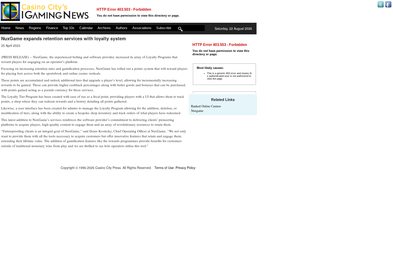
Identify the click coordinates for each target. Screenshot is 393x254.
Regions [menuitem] (35, 28)
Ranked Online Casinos (206, 106)
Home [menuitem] (5, 28)
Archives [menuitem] (104, 28)
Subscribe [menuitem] (163, 28)
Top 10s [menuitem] (68, 28)
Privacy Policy (185, 167)
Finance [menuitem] (52, 28)
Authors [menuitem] (121, 28)
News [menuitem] (19, 28)
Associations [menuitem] (141, 28)
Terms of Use (164, 167)
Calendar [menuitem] (86, 28)
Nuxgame (197, 110)
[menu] (102, 28)
